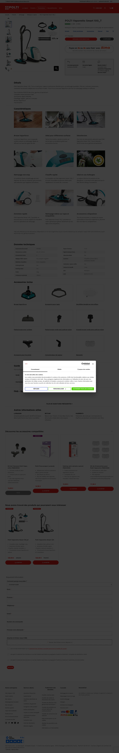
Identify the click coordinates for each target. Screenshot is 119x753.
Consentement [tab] (35, 369)
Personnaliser (58, 388)
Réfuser (36, 388)
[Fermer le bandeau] (93, 364)
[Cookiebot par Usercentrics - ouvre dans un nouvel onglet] (83, 364)
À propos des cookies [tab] (84, 369)
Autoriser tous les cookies (83, 388)
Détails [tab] (60, 369)
